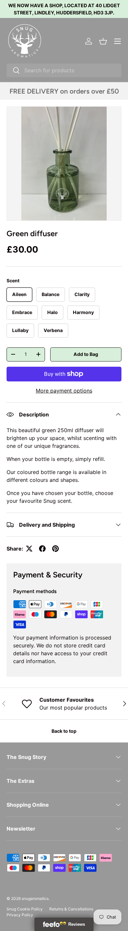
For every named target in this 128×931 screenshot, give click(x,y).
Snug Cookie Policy (25, 908)
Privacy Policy (20, 914)
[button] (103, 41)
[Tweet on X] (29, 548)
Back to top (64, 731)
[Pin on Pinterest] (55, 548)
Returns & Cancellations (71, 908)
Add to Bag (86, 354)
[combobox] (64, 70)
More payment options (64, 390)
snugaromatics (35, 898)
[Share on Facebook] (42, 548)
